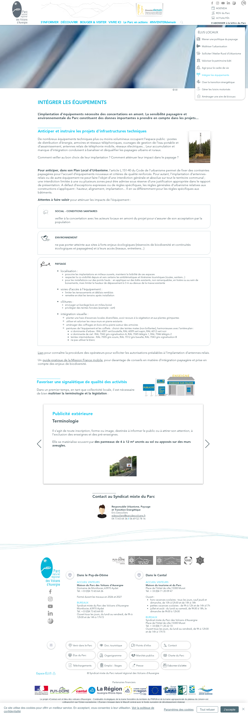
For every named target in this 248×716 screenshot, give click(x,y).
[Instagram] (218, 3)
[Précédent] (39, 444)
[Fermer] (243, 709)
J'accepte (229, 709)
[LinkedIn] (228, 3)
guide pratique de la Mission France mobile (72, 360)
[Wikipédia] (234, 3)
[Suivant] (207, 444)
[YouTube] (223, 3)
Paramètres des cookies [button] (179, 709)
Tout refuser (207, 709)
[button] (50, 22)
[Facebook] (212, 3)
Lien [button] (41, 353)
